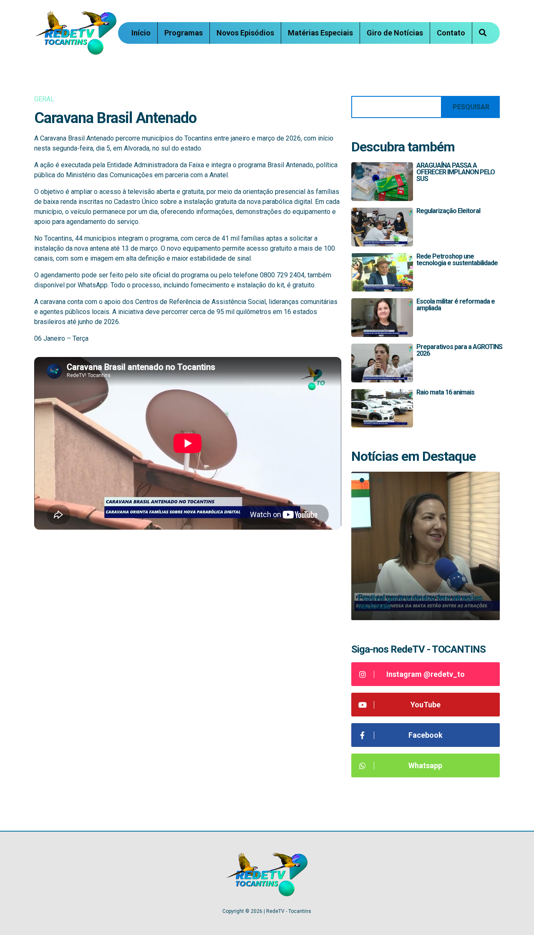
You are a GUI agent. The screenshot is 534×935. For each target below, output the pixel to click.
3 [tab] (379, 480)
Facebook (425, 735)
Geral (44, 99)
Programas (183, 32)
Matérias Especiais (320, 32)
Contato (451, 32)
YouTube (426, 704)
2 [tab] (370, 480)
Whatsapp (425, 765)
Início (141, 32)
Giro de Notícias (395, 32)
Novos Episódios (245, 32)
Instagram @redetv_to (425, 674)
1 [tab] (362, 480)
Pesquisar (471, 107)
